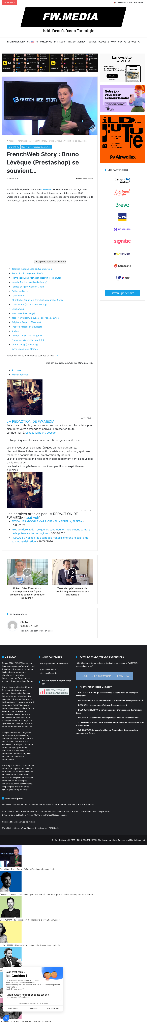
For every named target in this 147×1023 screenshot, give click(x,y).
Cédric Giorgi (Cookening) (25, 344)
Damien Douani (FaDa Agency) (27, 335)
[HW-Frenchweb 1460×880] (122, 111)
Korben (15, 331)
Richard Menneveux (36, 815)
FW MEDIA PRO (45, 42)
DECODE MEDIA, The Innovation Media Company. (105, 840)
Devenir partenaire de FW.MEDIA (53, 663)
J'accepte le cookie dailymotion (50, 261)
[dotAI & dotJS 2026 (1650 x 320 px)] (50, 62)
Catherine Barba (20, 291)
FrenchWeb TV (23, 141)
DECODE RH (83, 705)
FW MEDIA (83, 692)
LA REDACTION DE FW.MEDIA (30, 421)
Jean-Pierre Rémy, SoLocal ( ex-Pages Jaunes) (35, 317)
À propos (16, 370)
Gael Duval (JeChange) (23, 313)
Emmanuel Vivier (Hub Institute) (28, 340)
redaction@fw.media (48, 673)
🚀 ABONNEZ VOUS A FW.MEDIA (128, 2)
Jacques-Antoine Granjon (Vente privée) (32, 269)
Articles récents (20, 374)
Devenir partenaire (122, 293)
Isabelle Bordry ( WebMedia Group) (29, 282)
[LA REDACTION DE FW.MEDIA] (24, 414)
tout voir (32, 518)
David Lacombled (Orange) (25, 349)
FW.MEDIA (19, 663)
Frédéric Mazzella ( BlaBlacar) (27, 326)
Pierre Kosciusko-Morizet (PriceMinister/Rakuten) (37, 277)
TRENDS (72, 42)
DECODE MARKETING (88, 710)
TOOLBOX (91, 42)
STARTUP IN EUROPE (87, 722)
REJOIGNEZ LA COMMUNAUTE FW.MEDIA (104, 676)
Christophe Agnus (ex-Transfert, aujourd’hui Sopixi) (38, 300)
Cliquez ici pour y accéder (41, 432)
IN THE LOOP (60, 42)
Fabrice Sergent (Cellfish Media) (28, 286)
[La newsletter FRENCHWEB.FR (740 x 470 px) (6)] (122, 81)
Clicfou (24, 622)
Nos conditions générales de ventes (18, 822)
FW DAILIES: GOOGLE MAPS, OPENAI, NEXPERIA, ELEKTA (47, 521)
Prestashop (46, 189)
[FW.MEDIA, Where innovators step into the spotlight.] (73, 21)
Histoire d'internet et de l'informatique (36, 147)
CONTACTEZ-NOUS (127, 42)
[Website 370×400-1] (122, 162)
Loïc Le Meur (18, 295)
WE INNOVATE (84, 730)
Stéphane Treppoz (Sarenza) (26, 322)
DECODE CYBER (85, 700)
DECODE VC (83, 717)
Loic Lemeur (18, 309)
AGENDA (81, 42)
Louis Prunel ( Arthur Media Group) (29, 304)
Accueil (11, 141)
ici (57, 355)
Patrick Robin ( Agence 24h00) (27, 273)
